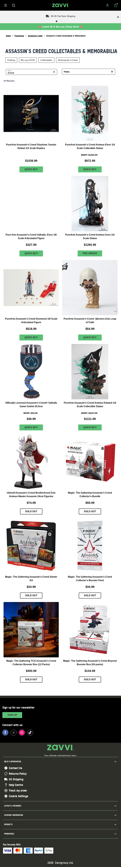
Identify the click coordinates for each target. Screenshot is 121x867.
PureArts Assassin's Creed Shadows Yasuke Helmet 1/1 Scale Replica (31, 146)
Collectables (46, 60)
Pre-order (90, 253)
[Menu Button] (5, 5)
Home (8, 35)
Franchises (19, 35)
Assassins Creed (35, 35)
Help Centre (16, 785)
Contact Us (15, 768)
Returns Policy (18, 773)
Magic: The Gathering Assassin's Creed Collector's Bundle (90, 495)
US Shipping (16, 779)
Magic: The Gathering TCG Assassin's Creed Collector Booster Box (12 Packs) (31, 663)
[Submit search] (13, 5)
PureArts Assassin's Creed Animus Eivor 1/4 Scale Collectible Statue (90, 146)
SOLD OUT (31, 511)
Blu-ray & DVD (28, 60)
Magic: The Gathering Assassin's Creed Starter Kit (31, 579)
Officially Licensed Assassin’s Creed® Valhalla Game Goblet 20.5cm (31, 405)
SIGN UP (12, 715)
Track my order (18, 790)
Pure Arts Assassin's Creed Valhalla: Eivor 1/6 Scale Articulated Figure (31, 236)
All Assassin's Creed (68, 60)
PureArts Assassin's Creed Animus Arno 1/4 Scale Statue (90, 236)
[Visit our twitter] (14, 732)
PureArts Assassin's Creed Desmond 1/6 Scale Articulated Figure (31, 321)
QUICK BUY (31, 169)
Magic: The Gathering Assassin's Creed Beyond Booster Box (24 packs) (90, 663)
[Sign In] (107, 5)
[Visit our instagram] (22, 732)
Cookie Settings (18, 796)
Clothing (11, 60)
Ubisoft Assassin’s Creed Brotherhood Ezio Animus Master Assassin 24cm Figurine (31, 495)
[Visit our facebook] (5, 732)
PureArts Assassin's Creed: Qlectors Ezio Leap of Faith (90, 321)
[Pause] (118, 17)
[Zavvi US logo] (60, 5)
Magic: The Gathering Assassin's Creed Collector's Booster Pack (90, 579)
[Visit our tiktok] (30, 732)
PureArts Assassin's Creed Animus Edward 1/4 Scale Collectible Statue (90, 405)
